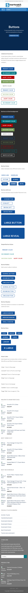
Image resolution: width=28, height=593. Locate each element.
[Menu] (2, 5)
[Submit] (25, 9)
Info (17, 588)
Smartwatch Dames (6, 524)
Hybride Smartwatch (6, 518)
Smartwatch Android (6, 521)
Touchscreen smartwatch (8, 533)
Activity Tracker (5, 515)
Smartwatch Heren (6, 527)
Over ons (12, 588)
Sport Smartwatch (6, 530)
